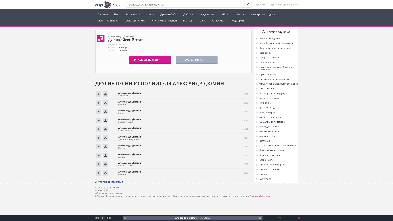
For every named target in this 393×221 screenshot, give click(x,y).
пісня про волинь (268, 136)
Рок (151, 14)
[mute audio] (279, 217)
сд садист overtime (269, 169)
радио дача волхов (269, 126)
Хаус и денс (208, 14)
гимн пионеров (267, 112)
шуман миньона (267, 74)
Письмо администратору (286, 4)
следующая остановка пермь (274, 79)
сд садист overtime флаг (272, 164)
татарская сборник (269, 57)
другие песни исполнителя (109, 181)
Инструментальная (164, 20)
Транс (202, 20)
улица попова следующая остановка (278, 84)
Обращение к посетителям (108, 193)
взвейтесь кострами (270, 117)
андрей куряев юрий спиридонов (276, 43)
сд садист (264, 174)
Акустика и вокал (108, 20)
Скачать (197, 60)
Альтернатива (135, 20)
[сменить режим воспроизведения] (270, 218)
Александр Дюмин (129, 92)
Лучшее (102, 14)
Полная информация (260, 196)
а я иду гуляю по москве (272, 122)
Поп (116, 14)
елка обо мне (266, 103)
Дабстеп (189, 14)
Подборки (237, 20)
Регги (240, 14)
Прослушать (98, 94)
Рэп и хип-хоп (134, 14)
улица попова (266, 88)
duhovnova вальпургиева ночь (275, 48)
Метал (187, 20)
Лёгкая (226, 14)
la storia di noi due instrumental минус (278, 145)
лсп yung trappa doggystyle (273, 93)
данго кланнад (266, 107)
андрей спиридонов (269, 38)
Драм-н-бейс (168, 14)
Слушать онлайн (150, 60)
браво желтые (267, 160)
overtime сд (265, 179)
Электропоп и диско (263, 14)
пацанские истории (269, 98)
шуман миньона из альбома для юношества (276, 68)
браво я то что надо (270, 155)
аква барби (265, 53)
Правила (264, 4)
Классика (218, 20)
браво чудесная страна (271, 150)
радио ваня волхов (269, 131)
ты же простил (267, 62)
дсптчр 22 (264, 141)
